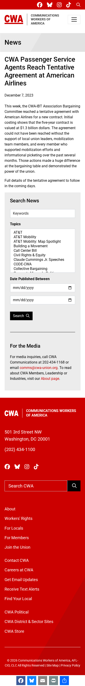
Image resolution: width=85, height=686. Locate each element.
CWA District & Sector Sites (29, 621)
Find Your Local (18, 598)
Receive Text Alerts (22, 589)
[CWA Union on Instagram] (60, 5)
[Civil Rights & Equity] (42, 255)
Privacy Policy (70, 665)
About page (50, 378)
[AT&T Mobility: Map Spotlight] (42, 241)
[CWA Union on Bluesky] (50, 5)
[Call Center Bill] (42, 250)
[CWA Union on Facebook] (40, 5)
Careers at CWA (19, 570)
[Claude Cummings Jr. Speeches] (42, 259)
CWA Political (17, 612)
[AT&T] (42, 232)
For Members (17, 538)
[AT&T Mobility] (42, 237)
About (10, 509)
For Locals (14, 528)
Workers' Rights (18, 518)
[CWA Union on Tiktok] (69, 5)
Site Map (52, 665)
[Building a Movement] (42, 246)
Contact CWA (17, 560)
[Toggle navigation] (74, 19)
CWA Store (14, 631)
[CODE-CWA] (42, 264)
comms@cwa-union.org (39, 368)
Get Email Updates (21, 579)
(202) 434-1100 (20, 449)
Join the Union (17, 547)
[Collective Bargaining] (42, 269)
